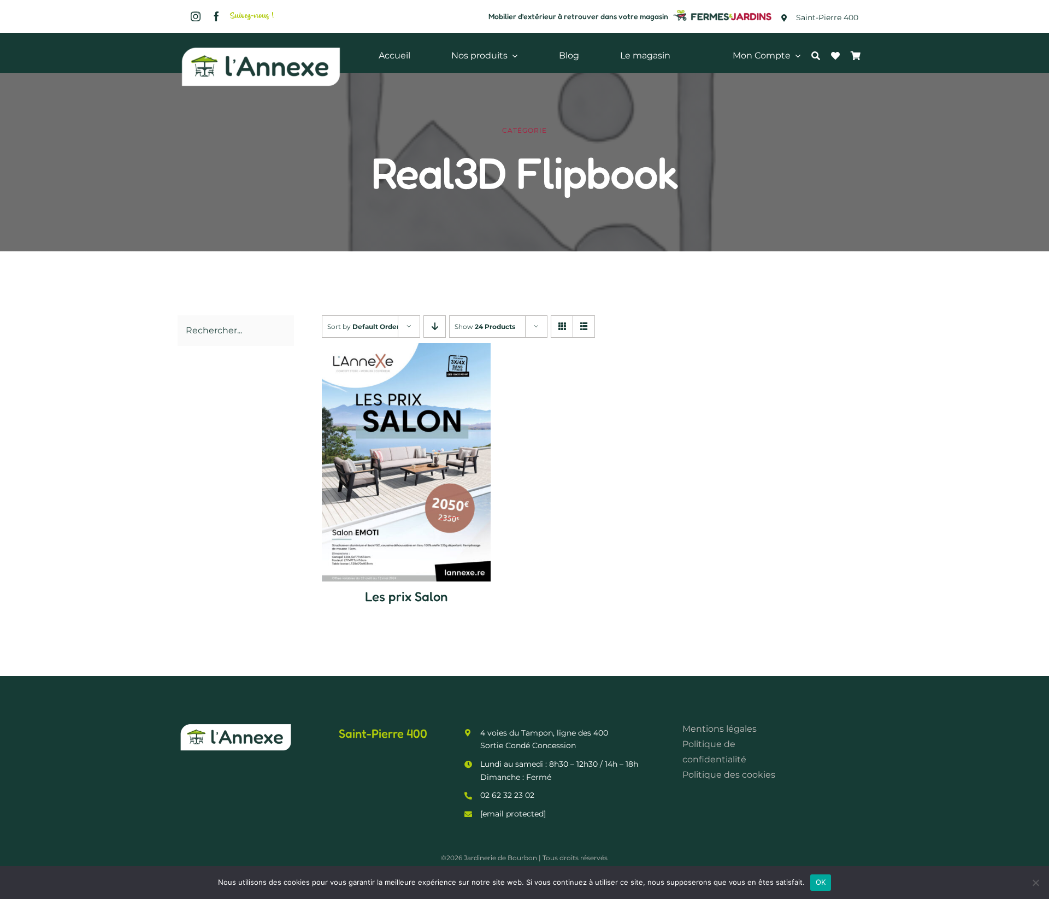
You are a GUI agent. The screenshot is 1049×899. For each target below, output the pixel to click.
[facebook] (216, 16)
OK (821, 882)
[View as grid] (562, 326)
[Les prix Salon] (406, 350)
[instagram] (196, 16)
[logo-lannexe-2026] (261, 48)
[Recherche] (821, 55)
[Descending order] (434, 326)
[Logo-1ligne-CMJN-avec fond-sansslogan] (722, 11)
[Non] (1035, 882)
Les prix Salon (406, 596)
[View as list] (583, 326)
